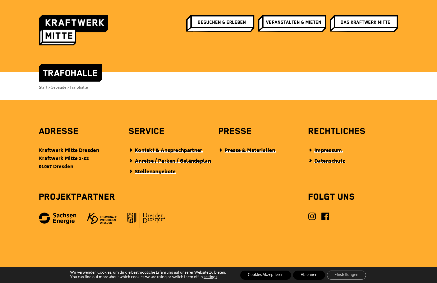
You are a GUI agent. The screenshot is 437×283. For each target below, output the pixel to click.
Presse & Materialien (250, 151)
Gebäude (58, 88)
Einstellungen (346, 275)
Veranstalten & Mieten (293, 22)
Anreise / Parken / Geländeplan (173, 162)
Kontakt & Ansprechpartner (168, 151)
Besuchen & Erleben (222, 22)
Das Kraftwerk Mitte (365, 22)
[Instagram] (312, 218)
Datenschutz (329, 162)
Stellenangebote (155, 172)
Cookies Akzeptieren (265, 275)
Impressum (328, 151)
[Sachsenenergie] (58, 220)
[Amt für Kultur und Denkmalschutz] (146, 222)
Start (43, 88)
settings (210, 277)
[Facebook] (325, 218)
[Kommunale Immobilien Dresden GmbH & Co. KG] (102, 220)
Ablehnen (309, 275)
